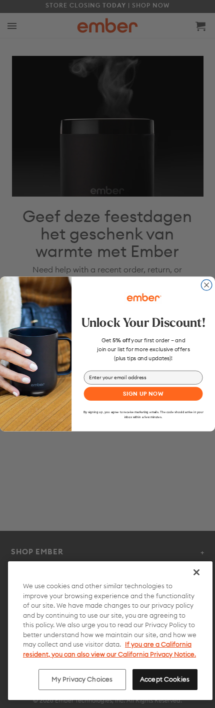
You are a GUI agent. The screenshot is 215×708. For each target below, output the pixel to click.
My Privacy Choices (82, 679)
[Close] (197, 572)
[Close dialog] (206, 285)
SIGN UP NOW (143, 393)
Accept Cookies (165, 679)
